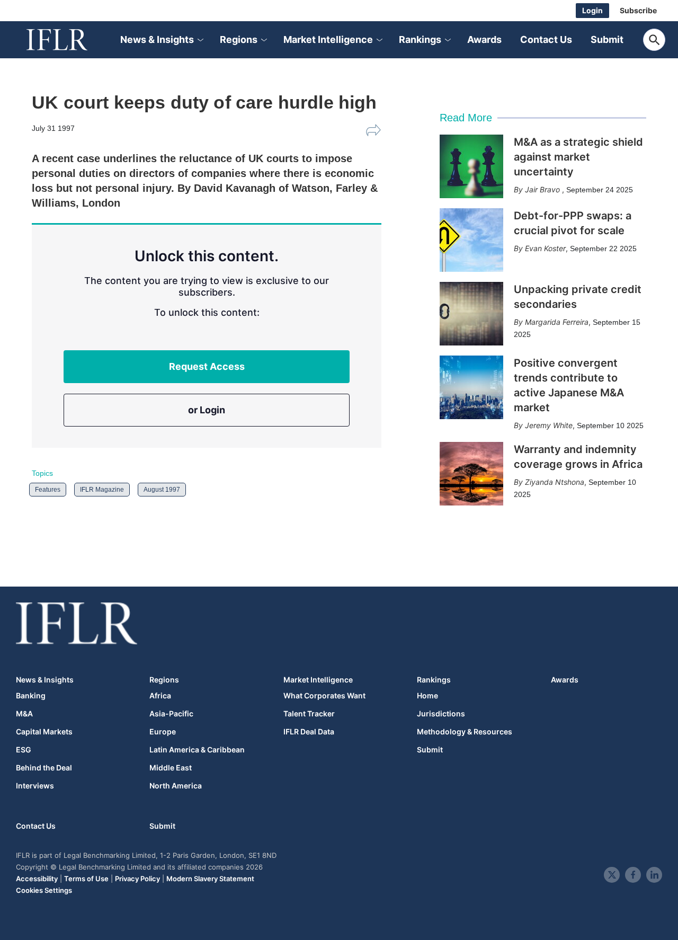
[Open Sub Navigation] (200, 40)
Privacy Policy (137, 878)
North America (175, 786)
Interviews (35, 786)
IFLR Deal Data (308, 731)
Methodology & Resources (464, 731)
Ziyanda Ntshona (554, 481)
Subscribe (638, 10)
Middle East (170, 767)
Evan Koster (545, 248)
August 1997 (162, 489)
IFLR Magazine (102, 489)
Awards (484, 39)
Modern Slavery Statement (210, 878)
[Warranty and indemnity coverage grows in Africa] (471, 474)
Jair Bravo (543, 189)
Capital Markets (44, 731)
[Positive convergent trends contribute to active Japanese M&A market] (471, 387)
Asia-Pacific (171, 713)
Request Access (207, 366)
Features (47, 489)
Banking (31, 695)
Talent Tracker (309, 713)
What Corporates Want (324, 695)
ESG (23, 749)
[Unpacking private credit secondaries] (471, 313)
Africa (160, 695)
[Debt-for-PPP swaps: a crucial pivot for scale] (471, 240)
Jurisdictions (441, 713)
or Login (206, 409)
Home (427, 695)
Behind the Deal (44, 767)
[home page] (68, 39)
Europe (162, 731)
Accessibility (37, 878)
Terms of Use (86, 878)
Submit (607, 39)
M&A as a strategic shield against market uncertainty (578, 157)
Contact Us (546, 39)
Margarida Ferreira (556, 321)
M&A (24, 713)
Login (592, 10)
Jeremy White (549, 425)
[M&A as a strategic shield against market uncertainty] (471, 166)
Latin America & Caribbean (197, 749)
